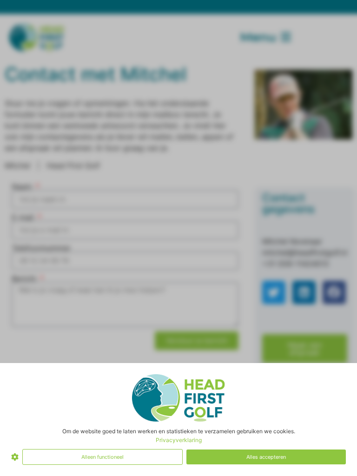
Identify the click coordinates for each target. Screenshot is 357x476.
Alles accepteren (266, 457)
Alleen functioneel (102, 457)
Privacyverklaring (179, 439)
